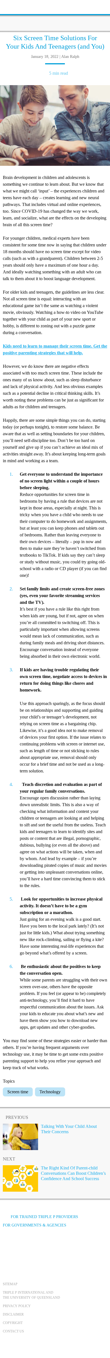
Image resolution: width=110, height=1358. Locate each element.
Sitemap (10, 1284)
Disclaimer (13, 1314)
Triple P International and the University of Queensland (31, 1295)
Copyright (13, 1323)
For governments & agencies (34, 1225)
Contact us (13, 1331)
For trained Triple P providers (44, 1217)
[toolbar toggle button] (14, 6)
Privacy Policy (17, 1306)
